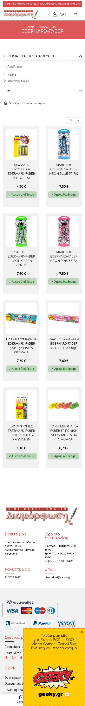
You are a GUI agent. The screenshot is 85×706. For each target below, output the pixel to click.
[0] (60, 14)
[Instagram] (13, 657)
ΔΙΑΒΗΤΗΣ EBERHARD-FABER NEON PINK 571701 (64, 256)
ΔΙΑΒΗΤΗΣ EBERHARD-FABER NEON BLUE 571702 (64, 169)
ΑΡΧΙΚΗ (31, 26)
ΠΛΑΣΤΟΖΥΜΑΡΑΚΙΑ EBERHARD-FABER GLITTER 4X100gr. (63, 344)
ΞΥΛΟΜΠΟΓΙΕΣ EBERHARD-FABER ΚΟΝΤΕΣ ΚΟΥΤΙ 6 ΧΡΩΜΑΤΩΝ (21, 433)
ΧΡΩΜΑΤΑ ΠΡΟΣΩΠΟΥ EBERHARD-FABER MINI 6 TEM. (21, 172)
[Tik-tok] (21, 657)
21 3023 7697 (12, 577)
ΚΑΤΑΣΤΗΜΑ (47, 26)
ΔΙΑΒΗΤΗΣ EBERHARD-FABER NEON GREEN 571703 (21, 259)
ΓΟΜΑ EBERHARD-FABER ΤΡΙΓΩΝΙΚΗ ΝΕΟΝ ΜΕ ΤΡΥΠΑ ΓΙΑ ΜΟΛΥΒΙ (64, 433)
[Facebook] (6, 657)
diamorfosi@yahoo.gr (58, 577)
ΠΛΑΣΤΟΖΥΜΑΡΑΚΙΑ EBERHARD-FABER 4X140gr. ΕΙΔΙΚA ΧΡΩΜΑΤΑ (21, 346)
